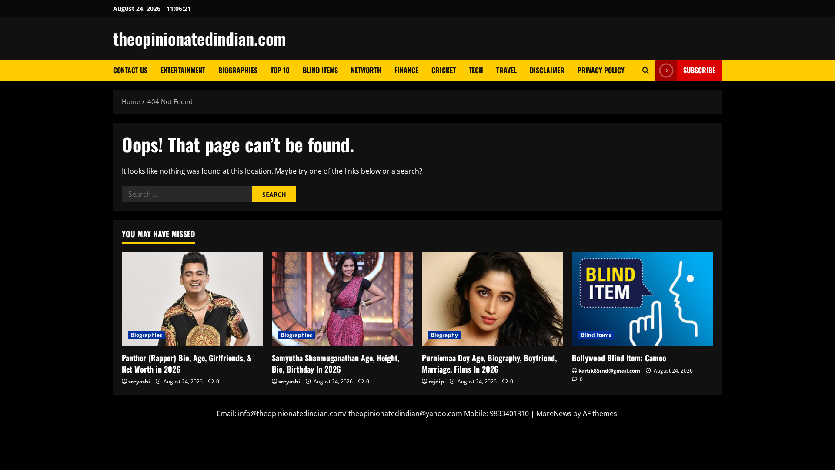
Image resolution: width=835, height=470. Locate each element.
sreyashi (139, 381)
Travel (506, 70)
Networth (366, 70)
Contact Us (130, 70)
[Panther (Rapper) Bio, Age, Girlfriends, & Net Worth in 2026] (192, 299)
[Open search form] (645, 70)
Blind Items (320, 70)
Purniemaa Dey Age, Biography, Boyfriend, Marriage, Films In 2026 (489, 363)
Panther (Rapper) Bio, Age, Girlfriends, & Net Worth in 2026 (186, 363)
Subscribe (699, 70)
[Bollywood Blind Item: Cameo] (642, 299)
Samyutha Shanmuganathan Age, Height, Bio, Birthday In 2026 (335, 363)
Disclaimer (547, 70)
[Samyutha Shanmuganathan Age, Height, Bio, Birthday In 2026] (342, 299)
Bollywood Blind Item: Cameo (619, 357)
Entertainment (182, 70)
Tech (476, 70)
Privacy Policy (601, 70)
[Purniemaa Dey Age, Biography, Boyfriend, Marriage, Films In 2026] (492, 299)
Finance (406, 70)
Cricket (443, 70)
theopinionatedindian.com (199, 38)
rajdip (436, 381)
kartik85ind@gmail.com (609, 370)
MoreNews (553, 413)
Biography (444, 335)
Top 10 (280, 70)
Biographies (237, 70)
